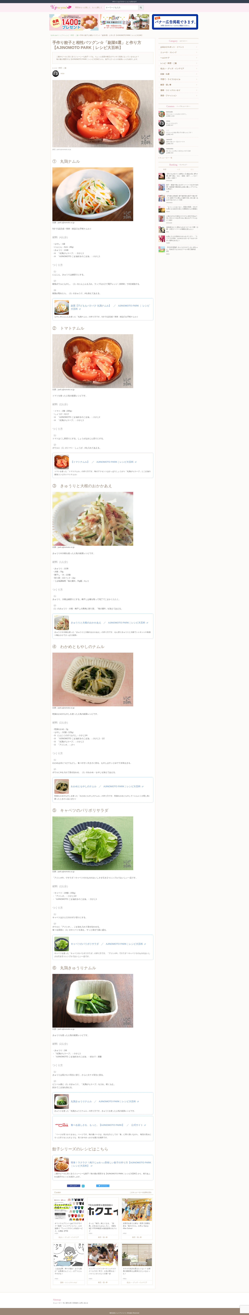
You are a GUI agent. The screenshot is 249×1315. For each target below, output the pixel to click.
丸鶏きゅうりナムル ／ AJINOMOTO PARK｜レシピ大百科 (104, 1101)
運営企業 (68, 1303)
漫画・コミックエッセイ (170, 90)
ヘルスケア (165, 58)
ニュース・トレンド (168, 52)
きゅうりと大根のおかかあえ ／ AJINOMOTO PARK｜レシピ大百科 (108, 622)
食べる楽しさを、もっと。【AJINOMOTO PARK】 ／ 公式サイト (107, 1125)
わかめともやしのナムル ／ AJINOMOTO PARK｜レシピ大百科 (106, 786)
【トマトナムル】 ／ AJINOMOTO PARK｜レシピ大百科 (102, 462)
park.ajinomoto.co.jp (66, 222)
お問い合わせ (83, 1303)
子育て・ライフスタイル (170, 79)
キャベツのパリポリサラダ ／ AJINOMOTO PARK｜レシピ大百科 (107, 944)
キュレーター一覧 (165, 158)
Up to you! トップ (57, 35)
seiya (62, 73)
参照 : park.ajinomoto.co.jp (61, 149)
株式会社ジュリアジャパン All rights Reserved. (124, 1313)
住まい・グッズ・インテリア (172, 68)
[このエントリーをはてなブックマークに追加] (83, 1186)
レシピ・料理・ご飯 (71, 35)
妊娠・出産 (165, 74)
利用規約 (75, 1303)
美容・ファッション (168, 95)
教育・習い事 (165, 85)
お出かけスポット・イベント (172, 47)
